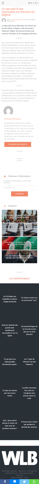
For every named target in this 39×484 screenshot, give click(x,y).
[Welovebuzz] (10, 3)
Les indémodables (19, 279)
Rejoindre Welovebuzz (18, 144)
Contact (19, 475)
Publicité (22, 471)
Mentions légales (26, 473)
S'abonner (19, 194)
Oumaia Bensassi (17, 20)
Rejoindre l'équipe (9, 471)
